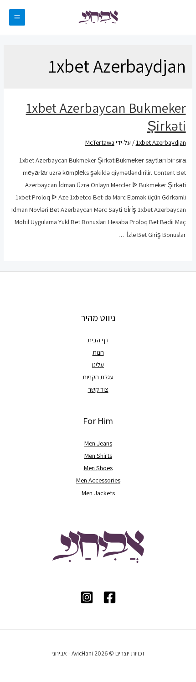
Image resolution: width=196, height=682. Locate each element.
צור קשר (98, 389)
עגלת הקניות (98, 376)
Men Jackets (98, 492)
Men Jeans (98, 443)
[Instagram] (86, 597)
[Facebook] (109, 597)
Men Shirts (98, 455)
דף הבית (98, 340)
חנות (98, 352)
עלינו (98, 364)
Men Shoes (98, 467)
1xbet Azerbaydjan (161, 142)
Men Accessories (98, 480)
